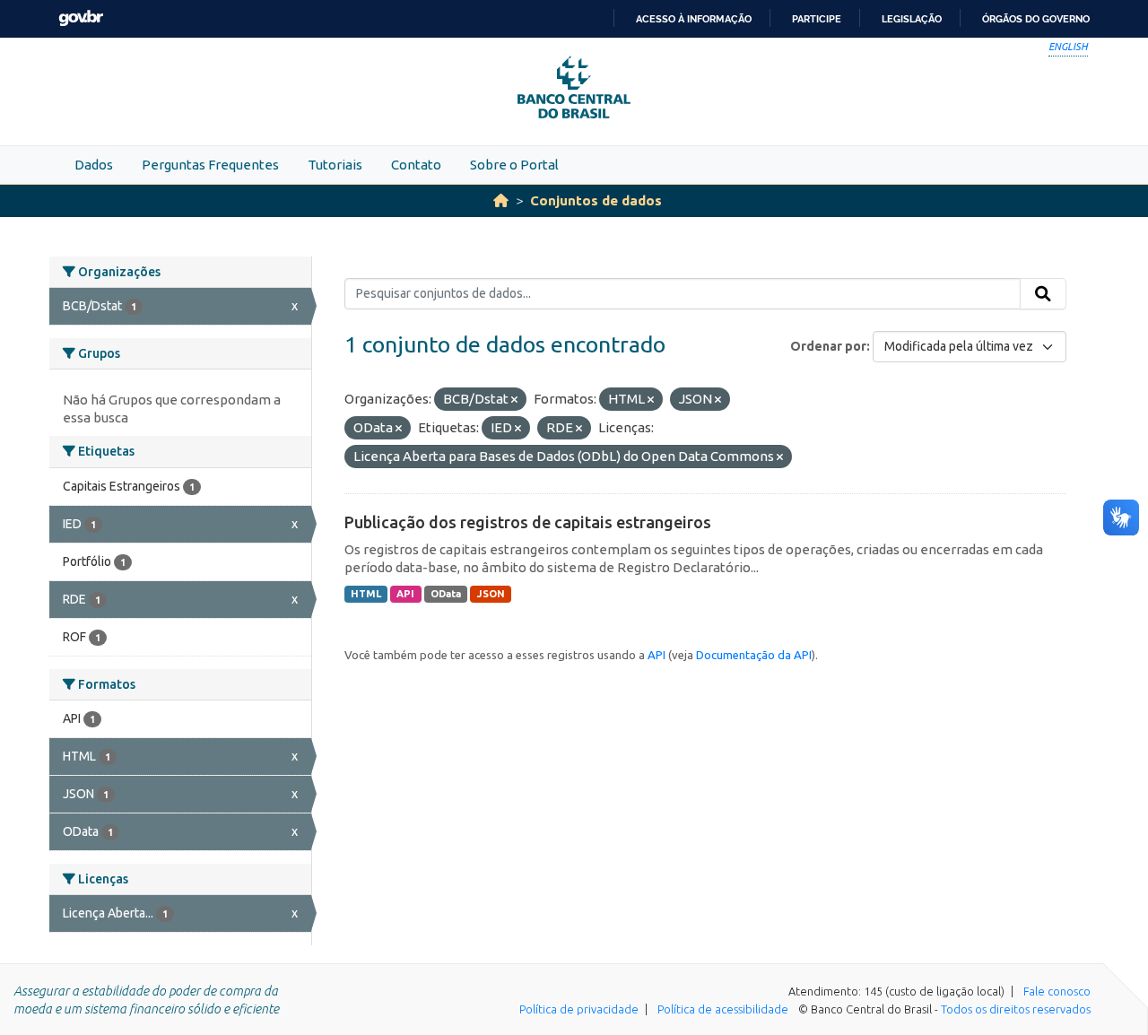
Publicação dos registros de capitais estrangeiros (527, 522)
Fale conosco (1057, 991)
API (405, 593)
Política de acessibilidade (722, 1009)
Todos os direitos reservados (1016, 1009)
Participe (816, 19)
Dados (93, 164)
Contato (416, 164)
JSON (491, 593)
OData (445, 593)
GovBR (80, 18)
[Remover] (514, 400)
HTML (366, 593)
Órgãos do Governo (1036, 19)
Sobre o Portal (514, 164)
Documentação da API (754, 654)
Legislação (912, 19)
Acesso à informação (694, 19)
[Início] (501, 200)
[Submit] (1043, 294)
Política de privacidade (579, 1009)
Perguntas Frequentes (210, 164)
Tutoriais (335, 164)
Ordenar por (828, 346)
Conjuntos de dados (596, 200)
